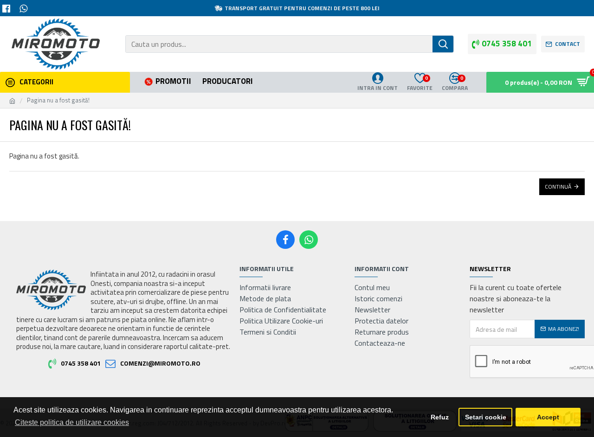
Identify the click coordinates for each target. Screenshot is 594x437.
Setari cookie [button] (485, 417)
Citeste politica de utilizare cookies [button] (72, 422)
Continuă (558, 186)
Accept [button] (548, 417)
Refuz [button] (440, 417)
